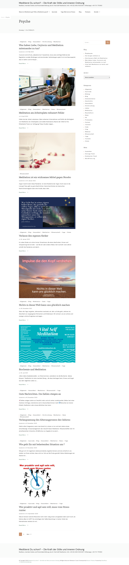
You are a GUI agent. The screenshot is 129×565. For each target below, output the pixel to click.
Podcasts (87, 12)
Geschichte (89, 101)
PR (86, 117)
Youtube (88, 138)
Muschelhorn (89, 113)
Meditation (57, 41)
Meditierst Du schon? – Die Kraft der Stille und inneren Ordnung (51, 2)
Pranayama (88, 120)
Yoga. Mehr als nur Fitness (68, 12)
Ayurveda (54, 12)
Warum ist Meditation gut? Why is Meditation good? (33, 12)
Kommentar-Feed (91, 156)
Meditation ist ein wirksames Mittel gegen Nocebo (45, 177)
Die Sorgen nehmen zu (92, 56)
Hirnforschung (47, 41)
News (53, 109)
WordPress (104, 560)
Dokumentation (90, 99)
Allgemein (23, 41)
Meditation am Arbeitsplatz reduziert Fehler (41, 112)
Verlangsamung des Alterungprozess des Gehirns (44, 419)
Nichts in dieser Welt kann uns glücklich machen (44, 304)
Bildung (87, 94)
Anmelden (88, 151)
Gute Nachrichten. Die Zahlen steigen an (40, 393)
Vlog (86, 129)
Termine (88, 124)
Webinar (88, 131)
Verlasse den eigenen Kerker (33, 235)
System (87, 122)
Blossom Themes (90, 560)
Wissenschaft (61, 109)
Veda (43, 301)
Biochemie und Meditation (32, 369)
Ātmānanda (88, 53)
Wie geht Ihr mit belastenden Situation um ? (42, 444)
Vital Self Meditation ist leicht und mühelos (96, 65)
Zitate (69, 232)
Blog (80, 12)
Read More (22, 63)
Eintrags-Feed (90, 154)
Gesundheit (37, 41)
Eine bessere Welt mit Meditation (96, 58)
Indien (87, 108)
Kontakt (96, 12)
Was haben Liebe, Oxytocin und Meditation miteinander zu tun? (95, 61)
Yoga (63, 232)
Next (28, 534)
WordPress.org (90, 158)
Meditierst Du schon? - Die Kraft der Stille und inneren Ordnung (43, 560)
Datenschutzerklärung (26, 562)
